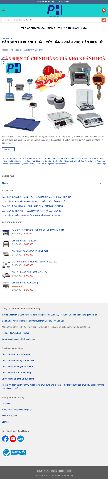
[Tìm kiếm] (104, 20)
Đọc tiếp (8, 149)
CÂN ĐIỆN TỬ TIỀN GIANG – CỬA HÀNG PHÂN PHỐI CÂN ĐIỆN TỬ (32, 215)
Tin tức (5, 183)
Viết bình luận (101, 164)
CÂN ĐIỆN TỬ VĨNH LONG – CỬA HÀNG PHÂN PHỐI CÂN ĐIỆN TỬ (32, 206)
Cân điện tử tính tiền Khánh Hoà (47, 161)
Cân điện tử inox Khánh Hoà (78, 158)
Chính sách (16, 354)
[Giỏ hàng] (104, 10)
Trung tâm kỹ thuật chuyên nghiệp (17, 409)
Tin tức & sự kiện (9, 415)
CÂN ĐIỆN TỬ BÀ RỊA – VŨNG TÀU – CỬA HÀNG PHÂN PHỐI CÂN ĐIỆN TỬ (36, 197)
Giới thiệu (6, 403)
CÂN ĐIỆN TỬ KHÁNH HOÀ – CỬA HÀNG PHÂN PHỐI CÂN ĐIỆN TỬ (52, 42)
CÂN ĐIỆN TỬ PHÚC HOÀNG (32, 50)
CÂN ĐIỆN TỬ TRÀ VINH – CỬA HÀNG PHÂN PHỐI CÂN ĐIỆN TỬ (32, 211)
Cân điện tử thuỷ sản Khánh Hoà (23, 161)
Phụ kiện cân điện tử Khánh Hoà (56, 164)
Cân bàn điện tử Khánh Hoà (35, 158)
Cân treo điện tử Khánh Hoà (33, 164)
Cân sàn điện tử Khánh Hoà (12, 164)
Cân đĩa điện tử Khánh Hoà (57, 158)
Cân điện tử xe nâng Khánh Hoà (72, 161)
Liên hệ (5, 422)
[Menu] (3, 10)
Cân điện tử (7, 39)
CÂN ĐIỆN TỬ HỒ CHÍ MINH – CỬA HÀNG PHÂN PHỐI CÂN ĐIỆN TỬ (33, 201)
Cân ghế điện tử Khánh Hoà (95, 161)
